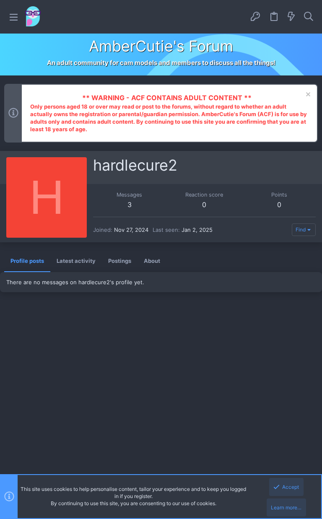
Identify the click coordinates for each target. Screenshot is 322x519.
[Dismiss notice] (307, 95)
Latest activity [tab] (76, 260)
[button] (13, 17)
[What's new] (291, 16)
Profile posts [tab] (27, 260)
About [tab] (152, 260)
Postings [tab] (119, 260)
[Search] (308, 16)
